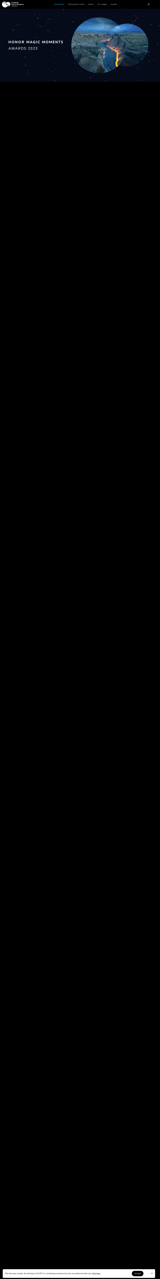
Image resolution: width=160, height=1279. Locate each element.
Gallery (91, 4)
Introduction (59, 4)
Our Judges (102, 4)
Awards (114, 4)
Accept (138, 1273)
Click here (96, 1273)
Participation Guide (76, 4)
